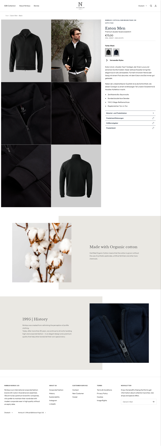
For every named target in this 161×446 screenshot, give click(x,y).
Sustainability (54, 397)
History (52, 393)
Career (75, 397)
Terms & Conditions (104, 390)
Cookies (100, 397)
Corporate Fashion (56, 390)
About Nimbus (24, 6)
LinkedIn (52, 404)
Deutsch (141, 6)
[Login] (156, 6)
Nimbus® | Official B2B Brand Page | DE (120, 20)
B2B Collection (10, 6)
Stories (36, 6)
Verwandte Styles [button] (116, 60)
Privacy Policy (102, 393)
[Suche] (151, 6)
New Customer (78, 393)
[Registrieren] (153, 401)
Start (7, 15)
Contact (75, 390)
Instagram (53, 400)
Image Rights (102, 400)
